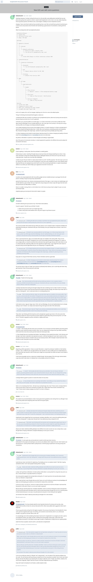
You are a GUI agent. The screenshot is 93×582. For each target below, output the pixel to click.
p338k (18, 278)
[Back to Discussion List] (2, 2)
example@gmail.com (26, 135)
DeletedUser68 (20, 174)
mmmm (19, 201)
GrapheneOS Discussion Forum (19, 2)
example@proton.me (37, 135)
